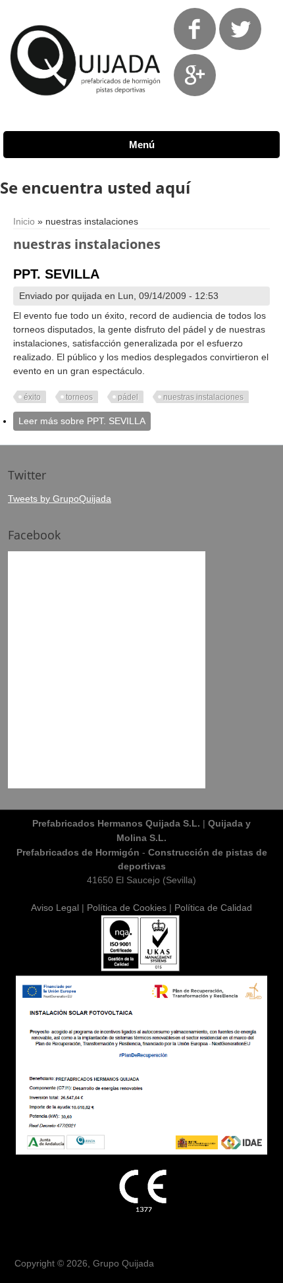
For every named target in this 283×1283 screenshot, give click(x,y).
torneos (79, 397)
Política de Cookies (127, 907)
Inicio (24, 221)
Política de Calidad (213, 907)
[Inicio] (86, 105)
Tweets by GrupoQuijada (59, 498)
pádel (128, 397)
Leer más (81, 421)
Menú (142, 144)
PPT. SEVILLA (56, 274)
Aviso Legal (55, 907)
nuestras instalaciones (203, 397)
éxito (32, 397)
